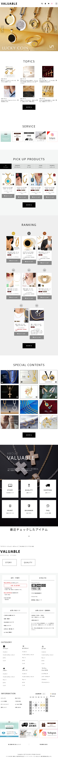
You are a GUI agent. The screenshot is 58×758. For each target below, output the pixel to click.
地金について (7, 625)
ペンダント (5, 652)
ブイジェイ (5, 166)
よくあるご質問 (7, 632)
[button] (56, 4)
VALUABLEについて (8, 622)
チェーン (24, 657)
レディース (52, 166)
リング (4, 660)
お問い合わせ (34, 620)
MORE (28, 107)
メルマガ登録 (4, 701)
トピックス (3, 698)
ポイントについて (5, 704)
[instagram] (52, 3)
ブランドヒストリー (46, 682)
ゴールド (29, 166)
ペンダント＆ (9, 655)
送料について (4, 707)
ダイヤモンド (17, 166)
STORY (8, 562)
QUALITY (28, 562)
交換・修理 (6, 618)
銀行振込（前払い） (35, 600)
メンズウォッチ (45, 673)
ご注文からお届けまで (9, 615)
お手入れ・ (8, 629)
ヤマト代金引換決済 (35, 593)
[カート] (48, 3)
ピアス (4, 657)
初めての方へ (18, 698)
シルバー (41, 166)
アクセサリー (44, 679)
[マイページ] (45, 3)
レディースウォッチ (46, 676)
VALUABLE (9, 4)
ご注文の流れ (18, 701)
